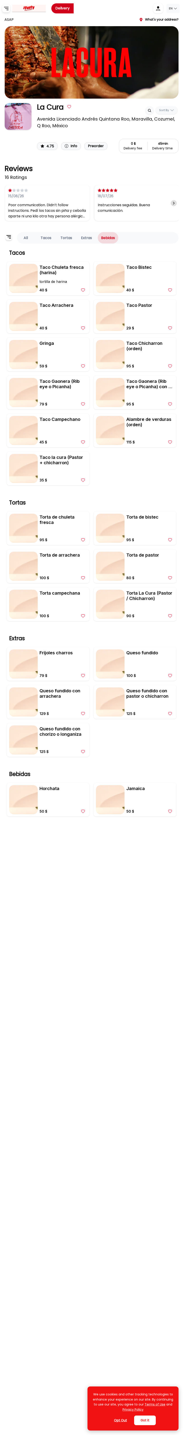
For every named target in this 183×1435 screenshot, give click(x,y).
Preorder (96, 145)
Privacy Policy (133, 1409)
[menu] (6, 8)
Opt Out (120, 1420)
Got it (145, 1420)
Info (74, 145)
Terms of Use (155, 1404)
